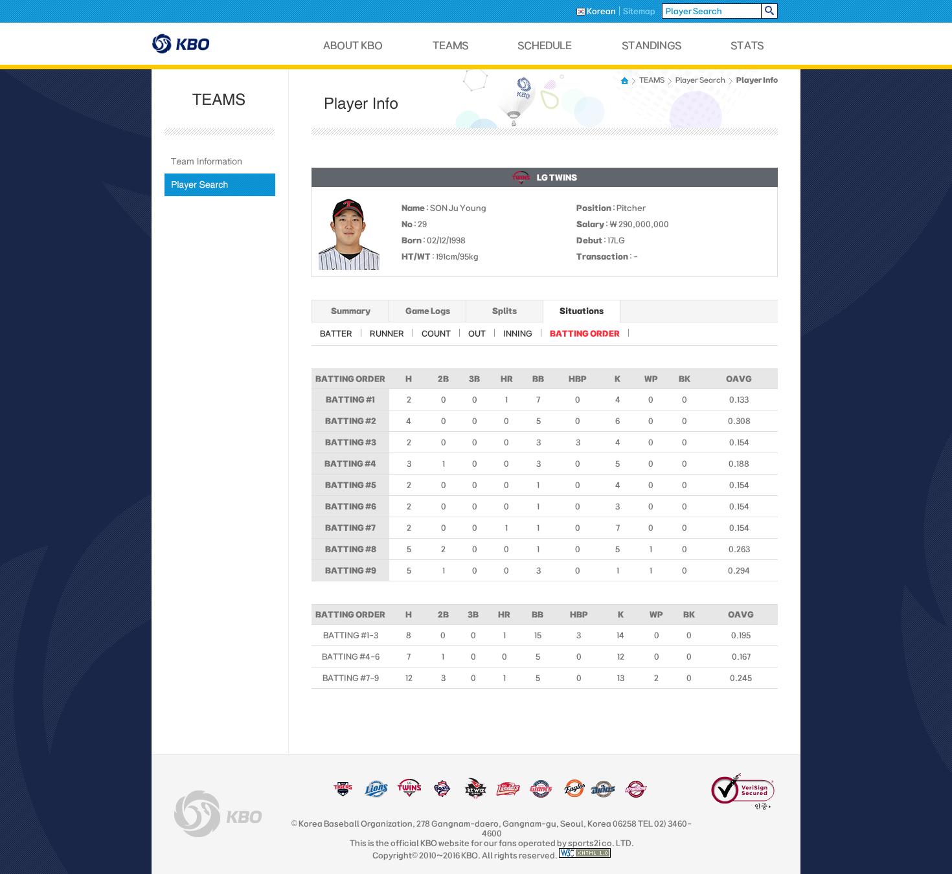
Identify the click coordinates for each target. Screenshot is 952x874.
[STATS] (747, 45)
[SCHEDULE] (545, 45)
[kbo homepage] (218, 813)
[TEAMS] (450, 45)
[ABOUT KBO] (353, 45)
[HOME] (625, 80)
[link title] (343, 795)
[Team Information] (219, 161)
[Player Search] (219, 185)
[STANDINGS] (652, 45)
